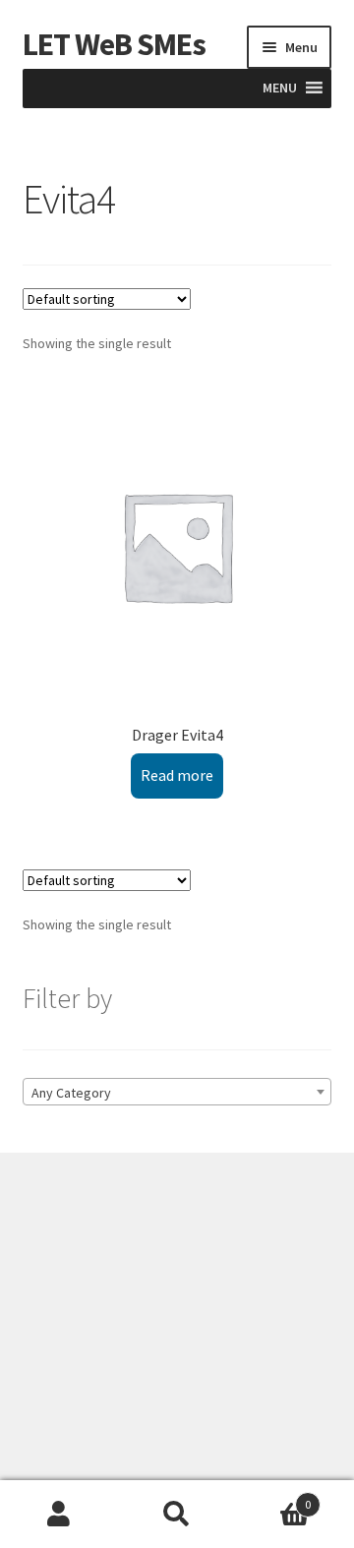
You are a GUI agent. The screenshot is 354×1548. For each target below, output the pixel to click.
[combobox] (177, 1091)
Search (177, 1514)
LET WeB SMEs (114, 44)
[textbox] (177, 1092)
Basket (273, 1497)
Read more (177, 775)
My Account (59, 1514)
